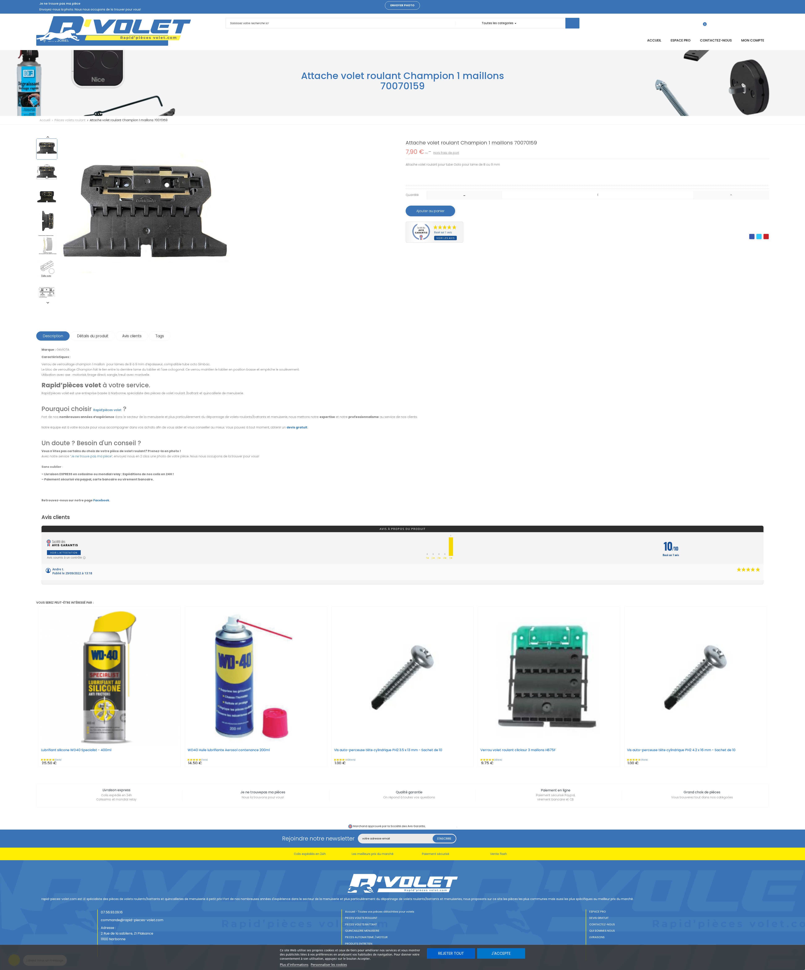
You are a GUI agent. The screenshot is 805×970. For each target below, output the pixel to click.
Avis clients (132, 335)
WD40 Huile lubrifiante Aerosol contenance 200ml (229, 750)
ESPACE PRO (597, 912)
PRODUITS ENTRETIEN (358, 944)
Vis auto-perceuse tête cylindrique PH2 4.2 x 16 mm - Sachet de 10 (681, 750)
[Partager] (751, 236)
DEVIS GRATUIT (599, 918)
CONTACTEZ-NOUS (602, 924)
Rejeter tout (451, 953)
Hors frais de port (446, 153)
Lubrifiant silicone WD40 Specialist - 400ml (76, 750)
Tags (159, 335)
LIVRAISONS (597, 937)
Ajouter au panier (430, 211)
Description (53, 335)
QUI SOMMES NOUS (602, 931)
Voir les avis (445, 238)
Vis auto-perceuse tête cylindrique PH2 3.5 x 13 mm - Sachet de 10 (388, 750)
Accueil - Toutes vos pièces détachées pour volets (379, 912)
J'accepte (501, 953)
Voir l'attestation (63, 552)
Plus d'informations (294, 964)
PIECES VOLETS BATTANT (361, 924)
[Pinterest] (766, 236)
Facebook (101, 500)
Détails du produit (92, 335)
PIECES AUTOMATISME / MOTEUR (366, 937)
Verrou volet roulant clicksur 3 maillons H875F (518, 750)
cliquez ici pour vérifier (441, 826)
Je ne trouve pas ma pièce (91, 456)
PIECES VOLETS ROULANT (361, 918)
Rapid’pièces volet (107, 410)
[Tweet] (759, 236)
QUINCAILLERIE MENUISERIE (362, 931)
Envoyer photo (402, 5)
